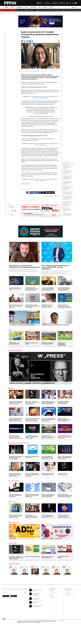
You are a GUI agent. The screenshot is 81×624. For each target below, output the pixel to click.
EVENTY (12, 7)
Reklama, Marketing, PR (18, 443)
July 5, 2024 (50, 116)
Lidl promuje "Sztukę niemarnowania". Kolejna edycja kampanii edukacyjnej (64, 306)
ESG (40, 7)
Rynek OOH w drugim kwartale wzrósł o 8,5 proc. (32, 457)
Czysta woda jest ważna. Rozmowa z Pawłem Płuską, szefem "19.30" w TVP (48, 516)
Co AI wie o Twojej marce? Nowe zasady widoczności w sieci (15, 289)
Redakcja (52, 590)
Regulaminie (38, 622)
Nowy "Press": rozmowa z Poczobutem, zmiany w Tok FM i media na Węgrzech (32, 402)
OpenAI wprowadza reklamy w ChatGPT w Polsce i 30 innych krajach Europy (32, 495)
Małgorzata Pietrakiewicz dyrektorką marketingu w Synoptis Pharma (15, 475)
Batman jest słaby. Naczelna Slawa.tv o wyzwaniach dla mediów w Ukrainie (15, 516)
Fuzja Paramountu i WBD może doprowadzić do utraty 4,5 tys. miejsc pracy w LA (49, 419)
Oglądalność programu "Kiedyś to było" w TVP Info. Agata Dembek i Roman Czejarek (32, 419)
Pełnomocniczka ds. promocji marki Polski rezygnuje (55, 325)
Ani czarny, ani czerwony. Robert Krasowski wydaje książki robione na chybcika (67, 183)
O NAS (51, 7)
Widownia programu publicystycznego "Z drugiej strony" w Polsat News (64, 419)
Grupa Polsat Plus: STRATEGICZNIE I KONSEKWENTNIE (62, 344)
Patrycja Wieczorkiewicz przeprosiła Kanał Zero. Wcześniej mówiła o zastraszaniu (63, 403)
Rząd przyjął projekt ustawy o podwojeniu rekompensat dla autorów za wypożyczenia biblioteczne (68, 166)
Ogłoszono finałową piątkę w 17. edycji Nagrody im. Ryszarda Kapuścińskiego (68, 193)
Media (10, 388)
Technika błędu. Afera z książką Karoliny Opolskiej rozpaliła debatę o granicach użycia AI (67, 198)
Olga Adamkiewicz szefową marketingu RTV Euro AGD (48, 474)
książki (29, 200)
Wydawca (52, 591)
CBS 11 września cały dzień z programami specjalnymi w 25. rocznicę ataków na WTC (49, 402)
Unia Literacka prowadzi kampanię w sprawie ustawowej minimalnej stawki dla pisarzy (67, 177)
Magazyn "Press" (68, 590)
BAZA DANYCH (33, 7)
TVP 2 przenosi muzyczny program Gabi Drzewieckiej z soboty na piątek (32, 437)
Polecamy (12, 543)
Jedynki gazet (14, 564)
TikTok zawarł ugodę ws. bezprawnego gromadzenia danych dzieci (15, 495)
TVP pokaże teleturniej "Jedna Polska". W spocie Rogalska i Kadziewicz (16, 306)
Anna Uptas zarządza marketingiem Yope (63, 474)
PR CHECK (45, 7)
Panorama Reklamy (69, 594)
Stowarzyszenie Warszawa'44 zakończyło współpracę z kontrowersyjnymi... (16, 457)
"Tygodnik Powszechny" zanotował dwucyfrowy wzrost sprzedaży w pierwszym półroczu (32, 289)
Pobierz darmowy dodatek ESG (32, 556)
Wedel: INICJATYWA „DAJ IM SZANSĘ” (31, 343)
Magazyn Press (15, 350)
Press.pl (66, 591)
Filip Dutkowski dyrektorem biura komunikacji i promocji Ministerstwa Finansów (68, 172)
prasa (32, 200)
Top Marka (67, 593)
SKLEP (26, 7)
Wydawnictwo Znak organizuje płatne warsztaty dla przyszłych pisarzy (67, 209)
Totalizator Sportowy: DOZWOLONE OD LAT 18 (14, 343)
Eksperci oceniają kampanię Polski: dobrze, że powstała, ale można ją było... (32, 475)
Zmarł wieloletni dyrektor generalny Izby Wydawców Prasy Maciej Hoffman (64, 289)
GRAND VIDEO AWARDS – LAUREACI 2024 (52, 538)
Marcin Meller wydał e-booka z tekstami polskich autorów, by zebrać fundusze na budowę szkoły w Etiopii (68, 203)
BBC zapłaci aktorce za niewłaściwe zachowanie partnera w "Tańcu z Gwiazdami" (47, 306)
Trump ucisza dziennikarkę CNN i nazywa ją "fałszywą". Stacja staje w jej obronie (48, 289)
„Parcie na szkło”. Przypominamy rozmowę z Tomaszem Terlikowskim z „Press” (31, 517)
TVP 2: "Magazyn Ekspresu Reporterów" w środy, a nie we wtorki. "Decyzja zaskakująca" (55, 267)
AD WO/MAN (13, 538)
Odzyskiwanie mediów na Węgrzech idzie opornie (22, 325)
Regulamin (52, 596)
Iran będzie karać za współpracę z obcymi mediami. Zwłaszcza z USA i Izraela (49, 437)
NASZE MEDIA (19, 7)
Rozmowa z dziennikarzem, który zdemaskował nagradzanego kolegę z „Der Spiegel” (64, 517)
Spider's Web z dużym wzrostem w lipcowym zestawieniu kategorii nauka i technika (16, 437)
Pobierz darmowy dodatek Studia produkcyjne (48, 557)
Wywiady (12, 502)
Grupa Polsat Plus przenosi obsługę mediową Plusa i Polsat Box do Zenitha (32, 306)
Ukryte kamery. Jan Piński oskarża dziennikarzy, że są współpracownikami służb (24, 266)
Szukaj (73, 7)
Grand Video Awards (69, 595)
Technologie (13, 481)
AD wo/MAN (67, 592)
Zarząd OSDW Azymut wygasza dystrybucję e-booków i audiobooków (67, 214)
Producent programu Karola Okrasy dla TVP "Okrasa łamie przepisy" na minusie (16, 402)
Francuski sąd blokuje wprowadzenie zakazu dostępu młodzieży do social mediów (65, 495)
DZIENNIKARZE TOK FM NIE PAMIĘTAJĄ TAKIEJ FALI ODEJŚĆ (29, 383)
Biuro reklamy (53, 592)
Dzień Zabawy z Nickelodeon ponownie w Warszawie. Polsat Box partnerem (65, 437)
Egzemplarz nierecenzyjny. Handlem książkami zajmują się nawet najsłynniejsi (68, 188)
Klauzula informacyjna (54, 597)
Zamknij (62, 620)
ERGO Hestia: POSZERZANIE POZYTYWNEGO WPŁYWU (47, 343)
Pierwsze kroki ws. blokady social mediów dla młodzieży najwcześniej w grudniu (48, 495)
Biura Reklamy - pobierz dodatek (63, 557)
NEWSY (6, 7)
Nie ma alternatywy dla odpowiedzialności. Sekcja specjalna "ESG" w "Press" (48, 457)
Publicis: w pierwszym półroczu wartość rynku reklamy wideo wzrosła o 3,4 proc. (65, 457)
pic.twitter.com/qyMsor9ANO (40, 113)
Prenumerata (53, 593)
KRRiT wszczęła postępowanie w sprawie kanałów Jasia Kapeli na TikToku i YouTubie (16, 419)
